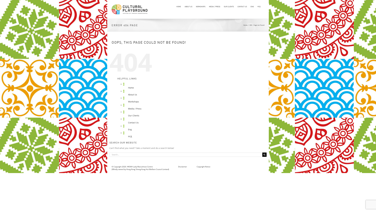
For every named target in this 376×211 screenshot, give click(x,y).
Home (131, 87)
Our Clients (133, 115)
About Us (132, 94)
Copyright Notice (203, 166)
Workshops (133, 101)
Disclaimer (182, 166)
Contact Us (133, 122)
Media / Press (134, 108)
